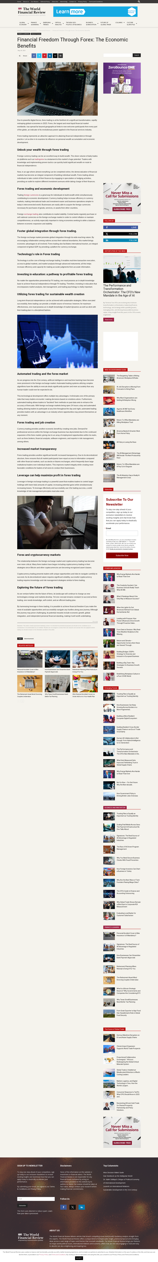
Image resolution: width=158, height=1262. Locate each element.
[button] (139, 1)
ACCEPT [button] (79, 1258)
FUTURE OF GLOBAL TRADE (106, 23)
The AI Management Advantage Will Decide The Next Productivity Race (128, 455)
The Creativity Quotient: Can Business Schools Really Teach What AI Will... (128, 587)
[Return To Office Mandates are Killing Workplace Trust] (109, 423)
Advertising (63, 1)
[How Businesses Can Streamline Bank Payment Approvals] (57, 659)
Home (19, 1)
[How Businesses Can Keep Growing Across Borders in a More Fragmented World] (109, 708)
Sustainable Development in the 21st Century (120, 1190)
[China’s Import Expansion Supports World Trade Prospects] (109, 1049)
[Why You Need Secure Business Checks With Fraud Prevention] (109, 861)
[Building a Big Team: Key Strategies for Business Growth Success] (109, 666)
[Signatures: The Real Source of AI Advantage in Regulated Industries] (109, 839)
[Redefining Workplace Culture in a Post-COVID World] (109, 677)
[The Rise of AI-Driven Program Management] (109, 850)
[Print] (60, 55)
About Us (26, 1)
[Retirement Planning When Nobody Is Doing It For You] (85, 659)
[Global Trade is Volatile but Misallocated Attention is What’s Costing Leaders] (109, 1073)
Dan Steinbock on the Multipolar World (117, 1176)
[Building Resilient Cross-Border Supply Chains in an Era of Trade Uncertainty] (109, 730)
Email (108, 528)
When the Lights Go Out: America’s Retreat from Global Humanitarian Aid (128, 610)
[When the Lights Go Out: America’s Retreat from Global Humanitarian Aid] (109, 610)
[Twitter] (39, 55)
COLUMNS (118, 22)
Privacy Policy (82, 1)
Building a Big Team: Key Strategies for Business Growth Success (128, 665)
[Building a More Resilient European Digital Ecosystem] (109, 719)
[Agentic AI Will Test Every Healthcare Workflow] (109, 412)
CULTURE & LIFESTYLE (131, 23)
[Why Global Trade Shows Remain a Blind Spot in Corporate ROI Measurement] (109, 905)
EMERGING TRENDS (47, 23)
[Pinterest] (44, 55)
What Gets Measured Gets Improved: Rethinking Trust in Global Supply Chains (127, 762)
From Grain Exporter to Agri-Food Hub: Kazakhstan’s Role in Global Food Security (129, 1013)
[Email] (55, 55)
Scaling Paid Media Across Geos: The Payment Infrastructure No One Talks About (128, 827)
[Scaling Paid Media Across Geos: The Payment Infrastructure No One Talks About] (109, 827)
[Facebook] (34, 55)
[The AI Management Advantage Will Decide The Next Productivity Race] (109, 456)
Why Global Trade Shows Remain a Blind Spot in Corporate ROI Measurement (129, 904)
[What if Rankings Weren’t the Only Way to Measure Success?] (109, 599)
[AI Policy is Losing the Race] (109, 445)
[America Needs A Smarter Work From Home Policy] (109, 434)
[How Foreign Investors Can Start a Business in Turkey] (109, 872)
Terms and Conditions (96, 1)
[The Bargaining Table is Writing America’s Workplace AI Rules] (109, 379)
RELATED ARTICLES (26, 646)
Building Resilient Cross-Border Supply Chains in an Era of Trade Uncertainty (128, 729)
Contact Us (72, 1)
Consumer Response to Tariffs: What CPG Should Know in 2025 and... (128, 1094)
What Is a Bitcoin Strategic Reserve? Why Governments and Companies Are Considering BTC (129, 991)
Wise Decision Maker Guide (113, 1172)
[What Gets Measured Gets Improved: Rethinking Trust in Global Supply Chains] (109, 763)
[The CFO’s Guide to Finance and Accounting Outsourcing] (109, 894)
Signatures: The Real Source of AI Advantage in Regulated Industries (128, 838)
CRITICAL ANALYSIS (58, 23)
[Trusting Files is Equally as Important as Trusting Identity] (109, 697)
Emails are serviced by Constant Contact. (121, 549)
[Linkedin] (50, 55)
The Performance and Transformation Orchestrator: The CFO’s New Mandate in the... (128, 751)
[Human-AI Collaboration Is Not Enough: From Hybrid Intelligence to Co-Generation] (109, 741)
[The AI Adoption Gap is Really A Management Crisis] (109, 478)
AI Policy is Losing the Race (126, 442)
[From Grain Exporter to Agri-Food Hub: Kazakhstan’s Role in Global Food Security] (109, 1014)
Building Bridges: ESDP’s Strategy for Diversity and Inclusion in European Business (128, 654)
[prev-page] (18, 701)
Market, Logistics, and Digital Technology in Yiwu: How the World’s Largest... (127, 1083)
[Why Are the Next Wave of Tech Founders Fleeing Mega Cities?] (109, 883)
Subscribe (55, 1)
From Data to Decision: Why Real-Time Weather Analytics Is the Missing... (129, 632)
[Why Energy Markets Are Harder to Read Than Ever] (109, 577)
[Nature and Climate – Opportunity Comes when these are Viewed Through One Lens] (109, 643)
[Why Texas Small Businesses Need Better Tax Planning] (57, 683)
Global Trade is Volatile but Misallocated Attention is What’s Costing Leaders (128, 1072)
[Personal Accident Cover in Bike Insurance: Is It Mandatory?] (29, 659)
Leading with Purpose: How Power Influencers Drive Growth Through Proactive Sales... (128, 621)
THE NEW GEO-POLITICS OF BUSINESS (74, 23)
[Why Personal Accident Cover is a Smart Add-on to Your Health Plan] (85, 683)
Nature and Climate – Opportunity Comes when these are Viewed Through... (128, 643)
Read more (108, 319)
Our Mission (34, 1)
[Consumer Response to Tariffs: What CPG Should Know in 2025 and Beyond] (109, 1095)
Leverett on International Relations (116, 1186)
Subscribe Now (122, 555)
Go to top (95, 621)
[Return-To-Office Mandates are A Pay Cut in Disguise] (109, 467)
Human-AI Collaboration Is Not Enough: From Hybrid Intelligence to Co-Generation (128, 740)
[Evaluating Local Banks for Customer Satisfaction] (109, 916)
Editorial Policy (45, 1)
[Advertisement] (120, 346)
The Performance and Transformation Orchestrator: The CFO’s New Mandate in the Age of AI (121, 290)
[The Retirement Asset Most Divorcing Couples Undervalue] (29, 683)
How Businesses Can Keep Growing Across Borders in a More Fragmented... (127, 707)
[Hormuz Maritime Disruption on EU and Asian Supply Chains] (109, 1038)
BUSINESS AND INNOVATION (115, 808)
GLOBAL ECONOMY (23, 23)
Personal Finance (44, 30)
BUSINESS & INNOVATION (91, 23)
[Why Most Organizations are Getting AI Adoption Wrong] (109, 401)
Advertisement (29, 638)
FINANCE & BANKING (35, 23)
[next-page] (22, 701)
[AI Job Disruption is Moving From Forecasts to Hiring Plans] (109, 390)
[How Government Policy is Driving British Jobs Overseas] (109, 796)
